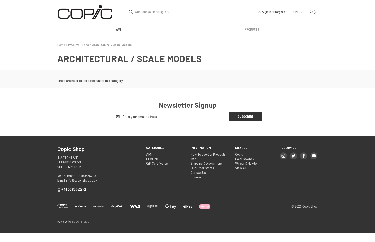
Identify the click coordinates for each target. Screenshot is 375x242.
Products (252, 29)
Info (193, 159)
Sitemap (196, 177)
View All (240, 168)
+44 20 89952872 (73, 190)
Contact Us (198, 172)
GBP (296, 12)
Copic (239, 154)
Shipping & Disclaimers (206, 163)
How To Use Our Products (208, 154)
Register (281, 12)
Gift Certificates (157, 163)
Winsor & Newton (246, 163)
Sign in (266, 12)
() (315, 12)
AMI (118, 29)
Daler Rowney (244, 159)
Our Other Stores (202, 168)
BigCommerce (80, 221)
